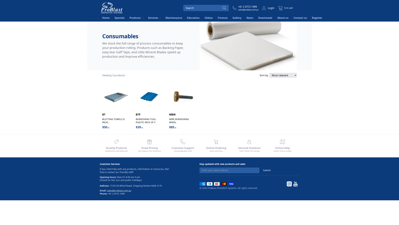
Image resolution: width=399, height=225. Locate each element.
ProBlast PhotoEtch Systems (222, 188)
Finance (223, 18)
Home (106, 18)
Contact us (300, 18)
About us (282, 18)
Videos (209, 18)
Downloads (265, 18)
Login (271, 8)
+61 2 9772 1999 (247, 6)
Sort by (264, 75)
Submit (267, 170)
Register (317, 18)
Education (193, 18)
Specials (120, 18)
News (249, 18)
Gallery (237, 18)
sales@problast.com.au (248, 10)
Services (153, 18)
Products (135, 18)
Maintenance (174, 18)
